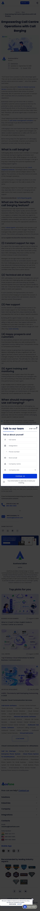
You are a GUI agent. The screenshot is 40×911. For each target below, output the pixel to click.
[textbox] (20, 470)
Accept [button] (19, 904)
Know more (12, 904)
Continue (19, 476)
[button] (29, 906)
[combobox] (5, 452)
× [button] (32, 899)
